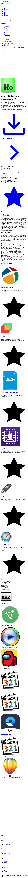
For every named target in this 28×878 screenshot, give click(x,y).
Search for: (3, 20)
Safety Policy (7, 853)
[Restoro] (14, 328)
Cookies (5, 862)
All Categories (7, 843)
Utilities (7, 26)
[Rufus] (14, 488)
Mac (6, 13)
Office (6, 37)
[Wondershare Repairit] (14, 723)
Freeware (7, 585)
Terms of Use (7, 859)
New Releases (7, 845)
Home (2, 48)
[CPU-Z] (14, 436)
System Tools (8, 41)
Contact (5, 852)
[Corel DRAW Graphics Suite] (14, 767)
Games (7, 39)
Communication (9, 43)
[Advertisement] (14, 64)
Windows (7, 9)
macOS (5, 868)
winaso (7, 581)
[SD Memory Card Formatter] (14, 380)
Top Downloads (7, 844)
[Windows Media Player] (14, 636)
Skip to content (4, 1)
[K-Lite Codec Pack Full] (14, 701)
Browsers (7, 45)
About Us (6, 850)
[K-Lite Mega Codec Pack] (14, 679)
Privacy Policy (7, 858)
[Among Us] (14, 657)
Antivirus (7, 33)
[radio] (1, 176)
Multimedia (8, 30)
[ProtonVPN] (14, 615)
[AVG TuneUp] (14, 536)
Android (7, 11)
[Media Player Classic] (14, 745)
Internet (7, 28)
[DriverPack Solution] (14, 276)
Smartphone (6, 872)
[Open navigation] (8, 3)
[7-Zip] (14, 597)
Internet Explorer (22, 228)
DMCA (5, 861)
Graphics (7, 35)
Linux (6, 15)
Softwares (7, 48)
